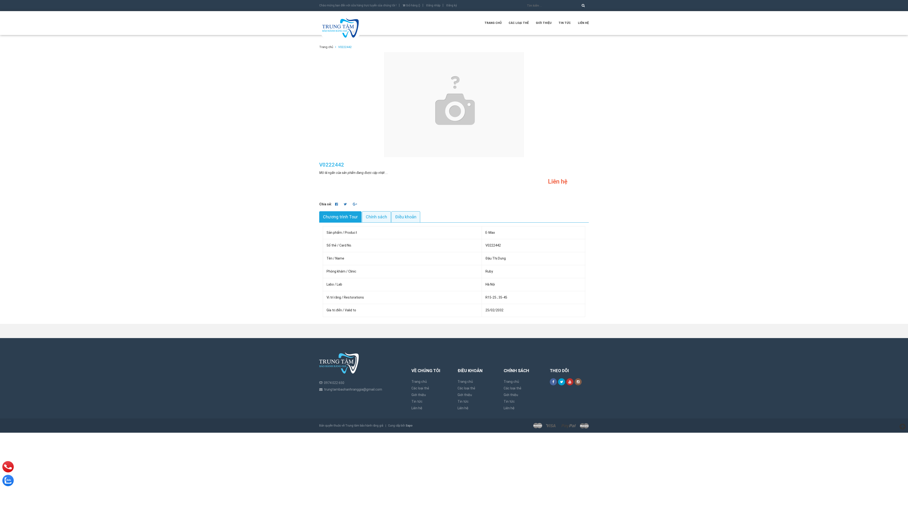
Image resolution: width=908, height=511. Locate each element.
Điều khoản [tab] (405, 216)
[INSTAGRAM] (578, 381)
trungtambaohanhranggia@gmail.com (353, 389)
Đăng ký (451, 5)
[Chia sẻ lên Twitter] (345, 204)
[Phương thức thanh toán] (561, 425)
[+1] (354, 204)
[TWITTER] (561, 381)
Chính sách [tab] (376, 216)
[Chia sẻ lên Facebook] (337, 204)
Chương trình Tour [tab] (340, 216)
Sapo (409, 425)
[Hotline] (8, 466)
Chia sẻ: (325, 204)
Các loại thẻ (519, 23)
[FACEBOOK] (553, 381)
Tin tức (565, 23)
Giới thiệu (543, 23)
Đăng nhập (433, 5)
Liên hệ (583, 23)
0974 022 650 (334, 383)
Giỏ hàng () (412, 5)
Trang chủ (493, 23)
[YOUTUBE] (569, 381)
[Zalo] (8, 480)
